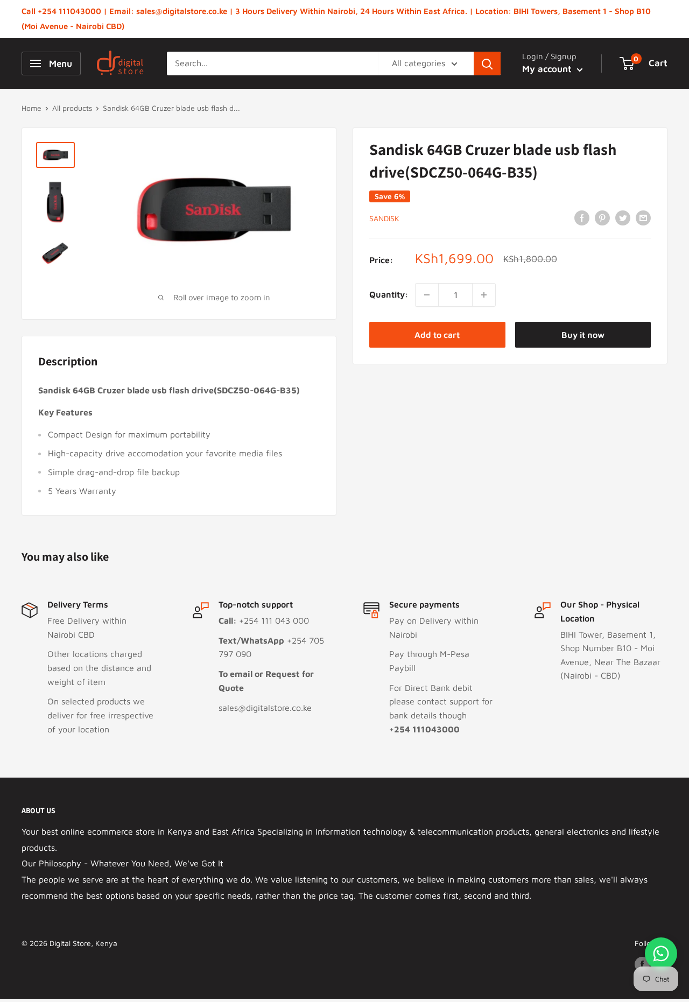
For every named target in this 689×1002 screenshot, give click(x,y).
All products (72, 107)
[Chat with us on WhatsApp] (661, 953)
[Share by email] (643, 217)
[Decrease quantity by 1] (427, 295)
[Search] (487, 63)
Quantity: (389, 294)
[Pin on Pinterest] (602, 217)
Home (31, 107)
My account (548, 68)
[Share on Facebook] (581, 217)
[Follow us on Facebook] (642, 964)
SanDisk (384, 218)
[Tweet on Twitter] (622, 217)
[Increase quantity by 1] (484, 295)
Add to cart (437, 335)
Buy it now (582, 335)
